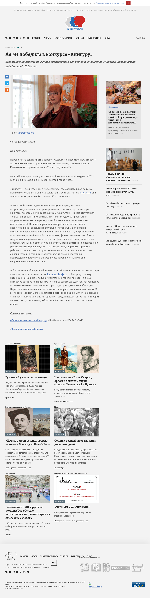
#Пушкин (69, 401)
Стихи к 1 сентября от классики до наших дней (75, 442)
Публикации (59, 343)
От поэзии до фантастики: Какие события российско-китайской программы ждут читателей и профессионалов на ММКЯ (123, 117)
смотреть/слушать (63, 38)
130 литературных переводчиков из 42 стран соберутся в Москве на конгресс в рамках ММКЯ (27, 526)
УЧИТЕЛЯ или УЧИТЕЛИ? (72, 507)
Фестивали (10, 473)
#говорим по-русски (80, 521)
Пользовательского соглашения (110, 3)
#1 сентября (59, 468)
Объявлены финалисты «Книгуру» (28, 320)
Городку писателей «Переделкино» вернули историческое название (122, 177)
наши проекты (94, 38)
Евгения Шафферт (57, 274)
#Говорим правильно (62, 521)
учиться (80, 38)
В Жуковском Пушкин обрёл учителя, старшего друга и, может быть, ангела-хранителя (73, 393)
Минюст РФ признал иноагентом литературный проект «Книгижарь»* (121, 229)
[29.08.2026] (27, 476)
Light (56, 407)
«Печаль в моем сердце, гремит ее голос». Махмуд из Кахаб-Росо (27, 442)
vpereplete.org (26, 132)
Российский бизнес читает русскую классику (123, 205)
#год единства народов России (18, 468)
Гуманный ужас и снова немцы (26, 377)
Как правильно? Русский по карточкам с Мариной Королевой (73, 514)
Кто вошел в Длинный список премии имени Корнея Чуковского (124, 242)
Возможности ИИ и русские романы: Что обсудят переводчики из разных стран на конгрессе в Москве (27, 512)
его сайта (85, 192)
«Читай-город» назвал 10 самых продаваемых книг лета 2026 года (121, 191)
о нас (107, 38)
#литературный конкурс (30, 328)
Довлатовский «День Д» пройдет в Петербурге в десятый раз (123, 216)
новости (36, 38)
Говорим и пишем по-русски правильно (70, 473)
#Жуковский (59, 401)
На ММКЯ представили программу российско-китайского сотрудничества (123, 130)
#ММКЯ (8, 535)
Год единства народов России (17, 407)
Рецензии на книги (13, 343)
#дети (13, 328)
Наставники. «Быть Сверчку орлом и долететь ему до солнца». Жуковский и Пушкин (75, 381)
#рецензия (9, 397)
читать (47, 38)
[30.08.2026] (27, 346)
